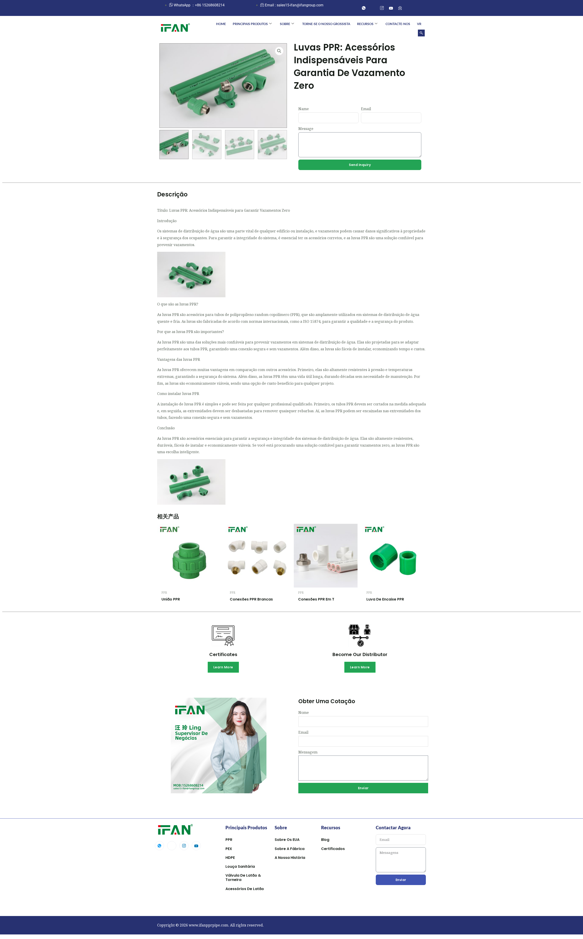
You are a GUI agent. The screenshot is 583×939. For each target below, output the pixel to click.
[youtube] (391, 8)
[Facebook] (372, 8)
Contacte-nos (398, 24)
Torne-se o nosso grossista (326, 24)
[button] (421, 33)
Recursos (365, 24)
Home (221, 24)
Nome (303, 712)
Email (366, 108)
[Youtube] (196, 845)
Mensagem (307, 752)
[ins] (381, 8)
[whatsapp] (363, 8)
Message (305, 128)
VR (419, 24)
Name (303, 108)
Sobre (285, 24)
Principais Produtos (250, 24)
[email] (400, 8)
